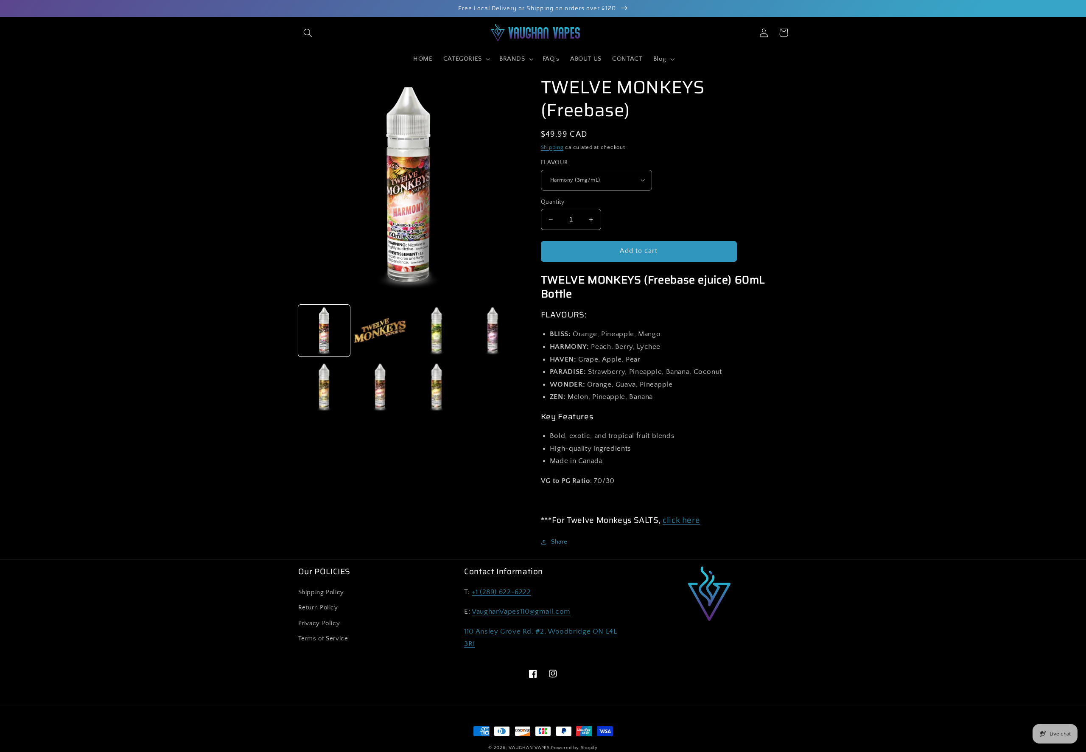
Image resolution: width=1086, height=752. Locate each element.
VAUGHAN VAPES (529, 747)
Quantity (552, 202)
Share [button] (559, 542)
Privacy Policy (319, 623)
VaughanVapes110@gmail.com (521, 611)
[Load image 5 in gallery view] (324, 387)
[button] (308, 32)
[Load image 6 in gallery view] (380, 387)
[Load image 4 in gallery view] (492, 330)
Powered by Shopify (574, 747)
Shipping (552, 147)
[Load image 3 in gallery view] (436, 330)
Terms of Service (323, 638)
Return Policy (318, 607)
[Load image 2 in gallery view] (380, 330)
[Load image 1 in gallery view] (324, 330)
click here (681, 520)
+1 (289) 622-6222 (501, 592)
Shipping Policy (321, 592)
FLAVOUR (554, 162)
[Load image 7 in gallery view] (436, 387)
